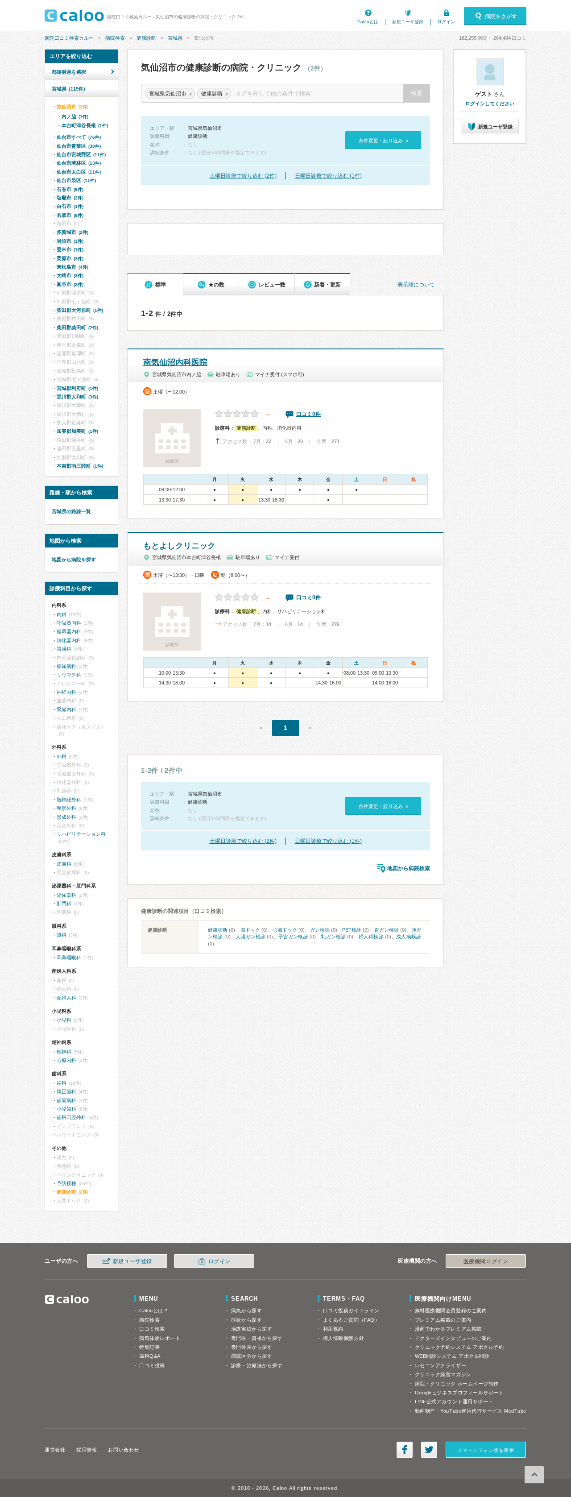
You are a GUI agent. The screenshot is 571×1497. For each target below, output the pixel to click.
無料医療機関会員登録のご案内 (451, 1310)
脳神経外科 (69, 799)
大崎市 (70, 275)
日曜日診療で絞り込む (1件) (328, 176)
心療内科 (66, 1060)
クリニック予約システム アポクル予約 (459, 1347)
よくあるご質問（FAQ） (351, 1320)
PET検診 (351, 930)
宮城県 (175, 38)
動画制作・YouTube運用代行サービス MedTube (470, 1411)
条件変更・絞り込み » (383, 140)
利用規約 (333, 1328)
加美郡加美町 (77, 431)
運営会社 (55, 1449)
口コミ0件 (308, 414)
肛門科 (64, 903)
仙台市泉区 (76, 180)
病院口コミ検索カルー (69, 38)
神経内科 (66, 692)
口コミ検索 (152, 1328)
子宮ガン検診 (293, 936)
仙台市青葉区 (79, 146)
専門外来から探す (251, 1347)
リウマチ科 (69, 674)
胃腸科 (64, 648)
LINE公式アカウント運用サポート (454, 1401)
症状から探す (246, 1320)
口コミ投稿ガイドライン (351, 1310)
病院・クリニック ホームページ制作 (457, 1383)
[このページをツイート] (429, 1450)
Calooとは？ (153, 1310)
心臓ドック (285, 930)
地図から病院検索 (408, 868)
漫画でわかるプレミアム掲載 (448, 1328)
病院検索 (115, 38)
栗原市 (70, 258)
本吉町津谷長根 (85, 125)
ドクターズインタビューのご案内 (453, 1338)
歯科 (61, 1083)
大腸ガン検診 (250, 936)
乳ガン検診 (333, 936)
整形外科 (66, 808)
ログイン (446, 21)
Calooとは (367, 21)
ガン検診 (320, 930)
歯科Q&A (150, 1356)
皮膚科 (64, 864)
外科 (61, 756)
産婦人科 (66, 997)
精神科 (64, 1051)
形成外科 (66, 817)
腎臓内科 (66, 709)
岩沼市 (70, 241)
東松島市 (72, 267)
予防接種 (66, 1183)
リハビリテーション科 (81, 834)
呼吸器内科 (69, 623)
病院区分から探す (251, 1356)
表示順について (416, 285)
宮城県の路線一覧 (71, 511)
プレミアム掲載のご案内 (443, 1320)
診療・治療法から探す (257, 1365)
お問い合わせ (123, 1449)
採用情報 (86, 1449)
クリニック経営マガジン (443, 1374)
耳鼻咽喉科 (69, 957)
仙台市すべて (79, 137)
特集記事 (149, 1347)
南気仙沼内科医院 (175, 362)
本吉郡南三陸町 (80, 466)
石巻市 (70, 189)
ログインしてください (489, 103)
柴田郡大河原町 (80, 310)
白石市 (70, 206)
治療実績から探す (251, 1328)
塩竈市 (70, 197)
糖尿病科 (66, 666)
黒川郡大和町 (77, 396)
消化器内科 (69, 640)
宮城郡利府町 (77, 388)
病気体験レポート (159, 1338)
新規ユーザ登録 (407, 21)
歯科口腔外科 (71, 1117)
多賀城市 (72, 232)
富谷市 (70, 284)
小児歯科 (66, 1108)
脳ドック (250, 930)
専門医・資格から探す (257, 1338)
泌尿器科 (66, 895)
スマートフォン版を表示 (485, 1450)
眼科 (61, 934)
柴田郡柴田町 (77, 327)
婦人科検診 (371, 936)
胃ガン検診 (386, 930)
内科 (61, 614)
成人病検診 (408, 936)
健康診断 (146, 38)
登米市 (70, 249)
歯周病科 (66, 1100)
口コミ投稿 (152, 1365)
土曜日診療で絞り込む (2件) (243, 176)
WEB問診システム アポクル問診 (452, 1356)
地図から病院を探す (74, 559)
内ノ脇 (75, 116)
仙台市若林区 (79, 163)
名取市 (70, 215)
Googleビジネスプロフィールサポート (459, 1392)
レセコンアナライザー (441, 1365)
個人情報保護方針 (343, 1338)
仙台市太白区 (79, 171)
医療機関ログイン (485, 1261)
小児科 (64, 1020)
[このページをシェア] (405, 1450)
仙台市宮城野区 (81, 154)
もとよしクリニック (179, 545)
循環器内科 (69, 631)
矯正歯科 (66, 1091)
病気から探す (246, 1310)
